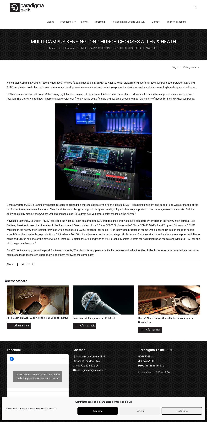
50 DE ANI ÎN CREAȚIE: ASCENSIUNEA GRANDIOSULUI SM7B (38, 318)
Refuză (140, 411)
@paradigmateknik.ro (94, 370)
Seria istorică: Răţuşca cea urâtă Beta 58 (94, 318)
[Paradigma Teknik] (27, 7)
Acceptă (98, 411)
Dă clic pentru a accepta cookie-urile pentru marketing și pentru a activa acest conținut (38, 376)
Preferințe (182, 411)
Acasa (52, 48)
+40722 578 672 (85, 365)
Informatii (68, 48)
